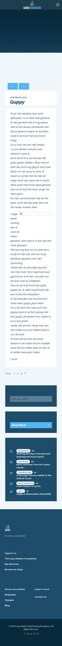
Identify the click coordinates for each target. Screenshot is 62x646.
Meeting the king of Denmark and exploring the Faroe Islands (33, 455)
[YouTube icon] (28, 633)
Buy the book (12, 564)
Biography (10, 594)
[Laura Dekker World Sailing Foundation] (32, 5)
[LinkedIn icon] (31, 633)
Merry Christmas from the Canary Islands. (33, 466)
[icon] (38, 633)
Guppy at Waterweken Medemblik (33, 494)
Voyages (9, 600)
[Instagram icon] (34, 633)
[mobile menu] (57, 4)
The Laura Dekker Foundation (21, 558)
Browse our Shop (14, 569)
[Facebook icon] (24, 633)
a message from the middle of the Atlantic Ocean (33, 477)
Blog (7, 605)
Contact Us (40, 597)
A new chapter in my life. (28, 486)
